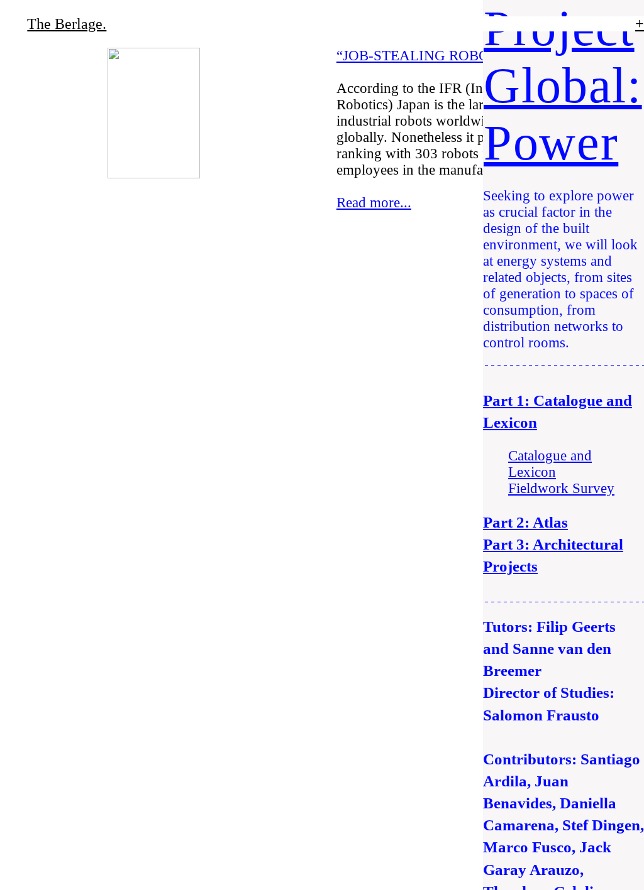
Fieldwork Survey (561, 488)
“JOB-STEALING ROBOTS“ (424, 55)
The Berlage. (66, 24)
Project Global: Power (563, 85)
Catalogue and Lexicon (550, 464)
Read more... (373, 202)
